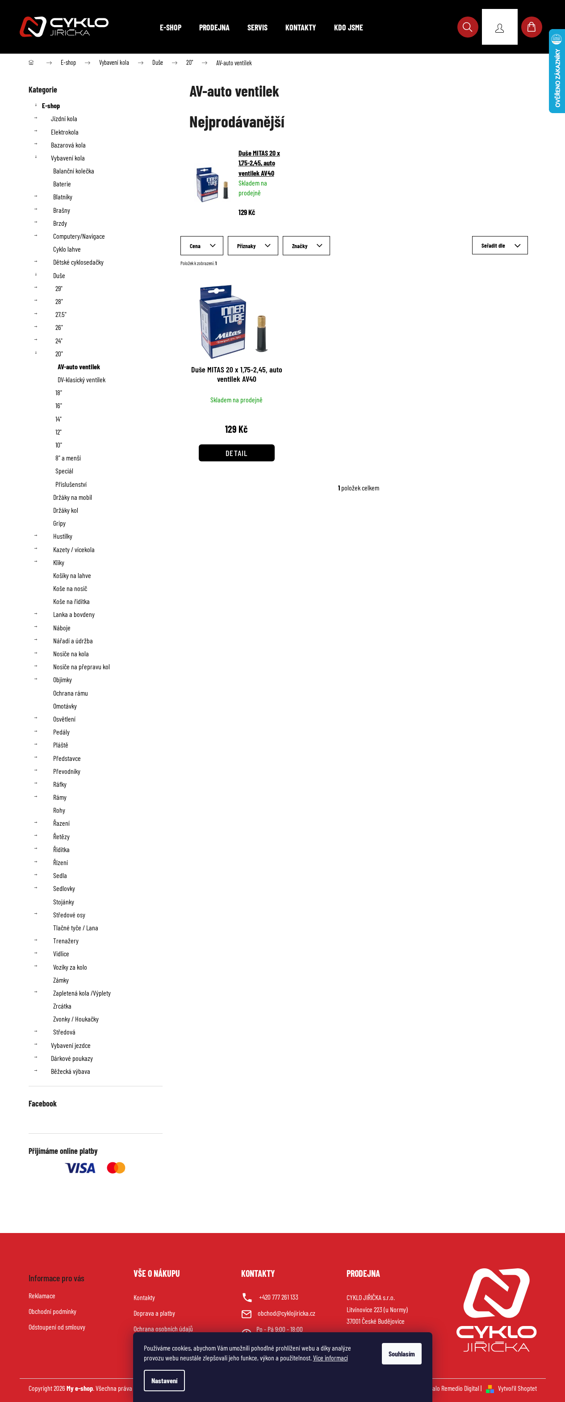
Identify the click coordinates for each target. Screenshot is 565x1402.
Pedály (61, 731)
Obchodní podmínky (52, 1311)
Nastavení (164, 1380)
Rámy (60, 797)
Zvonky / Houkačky (76, 1018)
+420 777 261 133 (278, 1296)
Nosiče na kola (71, 653)
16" (58, 405)
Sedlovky (64, 888)
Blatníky (62, 196)
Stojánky (63, 901)
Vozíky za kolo (70, 967)
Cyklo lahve (67, 249)
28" (59, 301)
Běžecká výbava (70, 1071)
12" (58, 431)
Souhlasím (402, 1353)
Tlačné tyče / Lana (75, 927)
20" (59, 353)
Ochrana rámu (70, 692)
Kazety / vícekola (74, 549)
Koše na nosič (70, 588)
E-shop (51, 105)
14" (58, 418)
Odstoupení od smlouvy (57, 1326)
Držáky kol (65, 510)
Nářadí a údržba (73, 640)
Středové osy (69, 914)
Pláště (60, 744)
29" (59, 288)
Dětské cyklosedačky (78, 262)
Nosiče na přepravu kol (81, 666)
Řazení (61, 823)
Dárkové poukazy (72, 1058)
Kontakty (144, 1297)
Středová (64, 1031)
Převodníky (66, 771)
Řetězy (61, 836)
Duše (59, 275)
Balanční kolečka (73, 170)
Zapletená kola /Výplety (82, 992)
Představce (67, 758)
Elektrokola (65, 131)
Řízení (60, 862)
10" (58, 444)
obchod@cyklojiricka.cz (286, 1313)
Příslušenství (71, 484)
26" (59, 327)
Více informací (330, 1357)
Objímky (62, 679)
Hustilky (62, 536)
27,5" (61, 314)
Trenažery (66, 940)
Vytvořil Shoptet (517, 1388)
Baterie (62, 183)
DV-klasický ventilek (81, 379)
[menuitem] (170, 27)
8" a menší (68, 457)
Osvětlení (64, 718)
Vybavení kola (68, 157)
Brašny (61, 210)
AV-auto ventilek (79, 366)
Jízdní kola (64, 118)
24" (59, 340)
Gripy (59, 523)
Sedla (60, 875)
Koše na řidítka (71, 601)
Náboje (62, 627)
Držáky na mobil (72, 497)
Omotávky (65, 705)
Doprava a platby (154, 1313)
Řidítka (61, 849)
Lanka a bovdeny (74, 614)
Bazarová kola (68, 144)
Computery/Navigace (79, 236)
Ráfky (60, 784)
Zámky (61, 979)
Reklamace (42, 1295)
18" (58, 392)
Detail (237, 453)
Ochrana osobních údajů (163, 1328)
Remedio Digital (460, 1388)
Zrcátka (62, 1005)
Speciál (64, 470)
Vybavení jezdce (71, 1045)
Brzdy (60, 223)
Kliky (58, 562)
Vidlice (61, 953)
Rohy (59, 810)
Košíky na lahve (72, 575)
